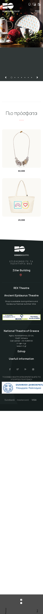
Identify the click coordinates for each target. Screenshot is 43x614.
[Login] (29, 4)
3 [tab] (18, 77)
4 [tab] (21, 77)
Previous (5, 77)
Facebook (10, 369)
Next (37, 77)
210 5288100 (27, 341)
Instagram (33, 369)
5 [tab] (25, 77)
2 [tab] (14, 77)
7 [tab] (31, 77)
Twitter (17, 369)
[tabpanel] (21, 32)
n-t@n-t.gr (21, 343)
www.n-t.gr (21, 346)
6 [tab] (28, 77)
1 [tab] (11, 77)
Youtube (25, 369)
